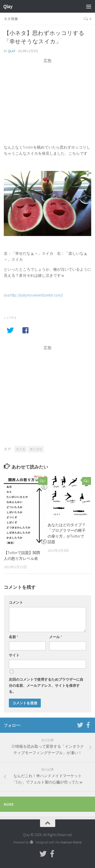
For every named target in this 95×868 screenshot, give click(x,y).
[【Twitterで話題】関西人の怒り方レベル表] (25, 510)
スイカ (20, 449)
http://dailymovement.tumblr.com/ (36, 295)
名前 (13, 637)
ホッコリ (36, 449)
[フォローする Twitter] (80, 725)
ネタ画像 (11, 18)
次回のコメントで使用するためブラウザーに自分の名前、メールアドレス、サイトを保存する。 (46, 685)
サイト (14, 655)
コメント (16, 602)
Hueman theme (71, 842)
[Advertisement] (47, 99)
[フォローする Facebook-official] (88, 725)
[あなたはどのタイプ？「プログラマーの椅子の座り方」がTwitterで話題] (69, 496)
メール (55, 637)
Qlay (7, 6)
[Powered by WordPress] (31, 842)
